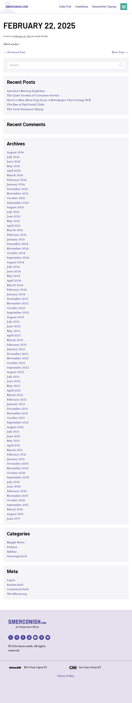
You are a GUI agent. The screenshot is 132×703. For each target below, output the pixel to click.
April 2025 (14, 225)
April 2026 (14, 170)
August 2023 (15, 317)
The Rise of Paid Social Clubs (25, 104)
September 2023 (18, 312)
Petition (12, 547)
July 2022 (13, 376)
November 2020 (18, 468)
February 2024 (17, 289)
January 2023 (16, 349)
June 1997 (13, 518)
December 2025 (17, 189)
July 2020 (13, 482)
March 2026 (15, 175)
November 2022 (17, 358)
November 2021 (17, 413)
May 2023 (13, 331)
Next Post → (120, 52)
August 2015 (15, 514)
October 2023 (16, 308)
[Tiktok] (29, 637)
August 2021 (15, 427)
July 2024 (13, 266)
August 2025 (15, 207)
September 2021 (18, 422)
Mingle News (15, 542)
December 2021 (17, 408)
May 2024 (13, 276)
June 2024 (14, 271)
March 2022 (15, 395)
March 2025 (15, 230)
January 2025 (16, 239)
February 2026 (17, 180)
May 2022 (13, 385)
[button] (123, 6)
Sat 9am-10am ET (90, 667)
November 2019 (17, 495)
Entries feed (15, 584)
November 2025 (17, 193)
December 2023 (17, 298)
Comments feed (17, 589)
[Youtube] (35, 637)
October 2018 (16, 500)
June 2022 (13, 381)
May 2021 (13, 440)
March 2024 (15, 285)
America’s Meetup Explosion (26, 91)
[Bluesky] (47, 637)
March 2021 (15, 450)
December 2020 (17, 463)
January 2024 (16, 294)
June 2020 (14, 486)
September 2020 (18, 477)
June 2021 (13, 436)
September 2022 (18, 367)
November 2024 (18, 248)
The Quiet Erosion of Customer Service (33, 95)
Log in (11, 580)
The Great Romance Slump (25, 109)
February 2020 (17, 491)
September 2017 (18, 505)
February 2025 (16, 234)
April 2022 (14, 390)
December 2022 (17, 353)
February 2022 (16, 399)
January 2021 (16, 459)
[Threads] (41, 637)
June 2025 (13, 216)
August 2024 (15, 262)
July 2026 (13, 157)
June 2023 (14, 326)
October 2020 (16, 473)
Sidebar (12, 551)
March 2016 (15, 509)
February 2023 (17, 344)
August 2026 (15, 152)
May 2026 (13, 166)
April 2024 (14, 280)
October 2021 (16, 417)
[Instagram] (16, 637)
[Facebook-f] (23, 637)
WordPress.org (17, 593)
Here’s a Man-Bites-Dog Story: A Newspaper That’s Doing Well (49, 100)
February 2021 (16, 454)
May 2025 (13, 221)
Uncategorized (17, 556)
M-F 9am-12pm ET (35, 667)
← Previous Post (14, 52)
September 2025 (18, 202)
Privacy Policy (65, 676)
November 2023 (18, 303)
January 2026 (16, 184)
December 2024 (17, 244)
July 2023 (13, 321)
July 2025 (13, 212)
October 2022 (16, 363)
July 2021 (13, 431)
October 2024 (16, 253)
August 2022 (15, 372)
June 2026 (14, 161)
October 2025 (16, 198)
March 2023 (15, 340)
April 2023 (14, 335)
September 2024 (18, 257)
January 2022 (16, 404)
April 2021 (13, 445)
